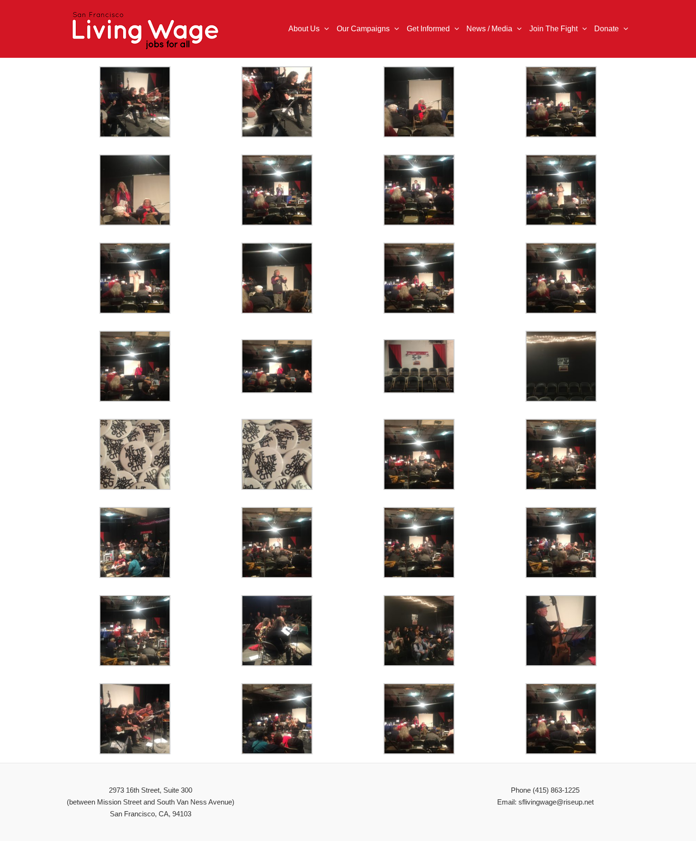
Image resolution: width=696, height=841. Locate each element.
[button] (324, 28)
